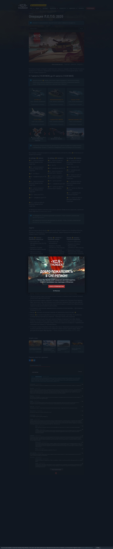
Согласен (97, 547)
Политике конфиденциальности (87, 547)
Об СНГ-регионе (56, 290)
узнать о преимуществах (56, 286)
